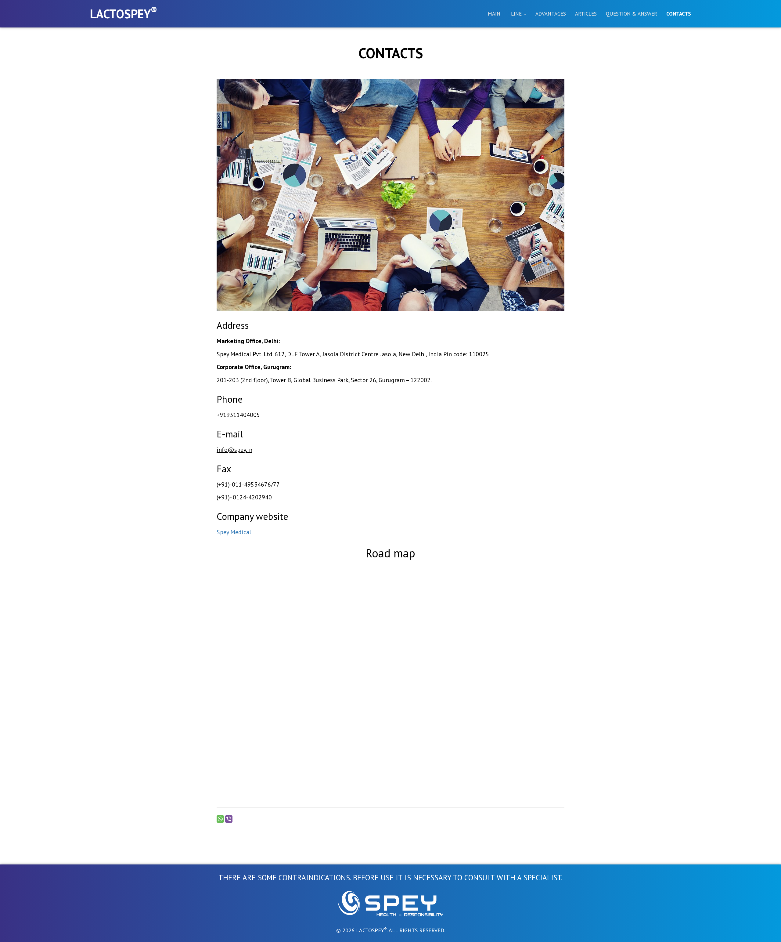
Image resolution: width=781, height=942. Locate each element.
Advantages (550, 13)
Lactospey (123, 13)
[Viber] (228, 819)
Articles (586, 13)
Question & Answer (631, 13)
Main (494, 13)
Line (516, 13)
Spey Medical (234, 532)
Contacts (678, 13)
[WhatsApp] (220, 819)
